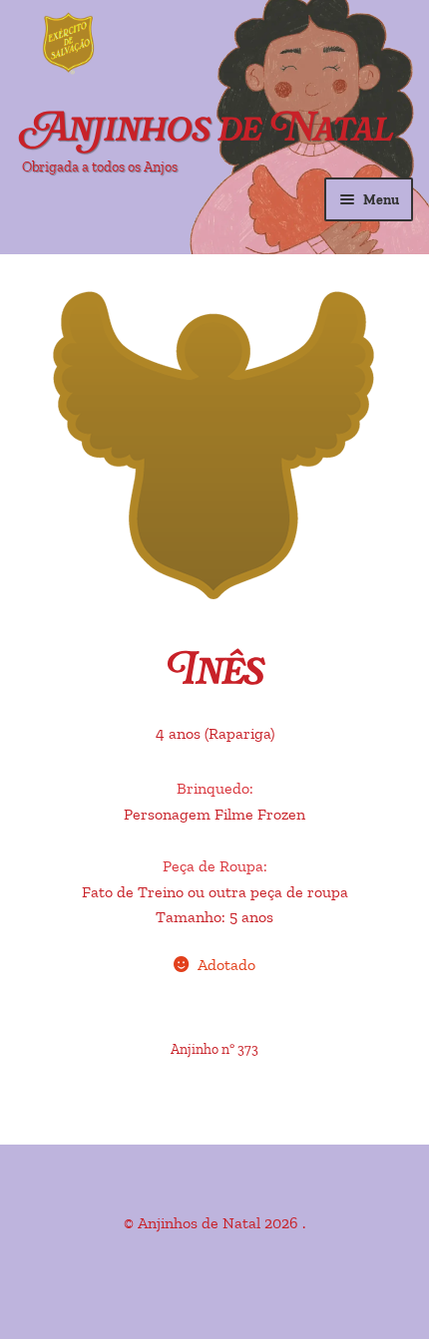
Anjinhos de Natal (207, 131)
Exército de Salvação (149, 45)
